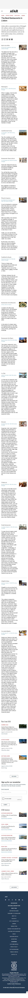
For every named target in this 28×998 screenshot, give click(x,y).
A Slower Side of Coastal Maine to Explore (9, 815)
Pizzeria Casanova (5, 198)
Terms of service (14, 951)
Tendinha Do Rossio (6, 257)
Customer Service (14, 944)
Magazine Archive (14, 936)
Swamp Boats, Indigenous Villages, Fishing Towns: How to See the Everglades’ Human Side (9, 728)
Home (2, 15)
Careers (14, 923)
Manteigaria (4, 86)
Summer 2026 (4, 724)
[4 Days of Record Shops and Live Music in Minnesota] (23, 873)
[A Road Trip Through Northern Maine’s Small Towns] (23, 848)
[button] (14, 983)
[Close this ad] (27, 992)
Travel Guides (9, 15)
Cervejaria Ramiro (6, 631)
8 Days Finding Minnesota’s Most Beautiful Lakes (8, 860)
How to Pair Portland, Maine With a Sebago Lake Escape (8, 838)
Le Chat (3, 373)
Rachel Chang (4, 767)
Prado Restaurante (6, 525)
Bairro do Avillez (5, 45)
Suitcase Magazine (14, 949)
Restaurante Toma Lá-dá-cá (8, 158)
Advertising (14, 939)
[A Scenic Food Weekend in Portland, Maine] (23, 826)
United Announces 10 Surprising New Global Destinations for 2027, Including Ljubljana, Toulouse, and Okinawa (9, 760)
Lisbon (23, 15)
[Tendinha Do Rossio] (23, 259)
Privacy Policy (14, 946)
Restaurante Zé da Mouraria (8, 302)
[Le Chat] (23, 375)
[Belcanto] (23, 423)
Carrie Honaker (4, 733)
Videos (14, 933)
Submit (5, 804)
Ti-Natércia (4, 482)
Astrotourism (5, 739)
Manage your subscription (14, 928)
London (6, 540)
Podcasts (14, 918)
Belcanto (3, 422)
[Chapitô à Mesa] (23, 583)
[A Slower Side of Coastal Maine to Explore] (23, 815)
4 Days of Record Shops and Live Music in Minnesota (9, 873)
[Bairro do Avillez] (23, 47)
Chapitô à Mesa (5, 581)
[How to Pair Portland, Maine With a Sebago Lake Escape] (23, 837)
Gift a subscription (14, 921)
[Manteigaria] (23, 88)
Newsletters (14, 926)
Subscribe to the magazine (14, 913)
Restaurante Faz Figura (7, 338)
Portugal (17, 15)
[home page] (14, 11)
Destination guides (14, 910)
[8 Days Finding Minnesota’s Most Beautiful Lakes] (23, 859)
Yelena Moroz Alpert (5, 750)
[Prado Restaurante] (23, 527)
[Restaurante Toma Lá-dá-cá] (23, 160)
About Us (14, 915)
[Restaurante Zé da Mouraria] (23, 304)
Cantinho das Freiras (6, 130)
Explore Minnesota (5, 865)
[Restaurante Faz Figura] (23, 340)
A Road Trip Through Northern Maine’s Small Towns (9, 849)
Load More (14, 887)
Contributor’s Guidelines (14, 931)
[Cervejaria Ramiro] (23, 633)
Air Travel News (5, 756)
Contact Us (14, 954)
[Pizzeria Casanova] (23, 200)
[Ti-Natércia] (23, 484)
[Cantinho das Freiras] (23, 132)
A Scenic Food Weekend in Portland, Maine (8, 827)
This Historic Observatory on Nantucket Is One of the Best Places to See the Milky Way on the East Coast (9, 744)
